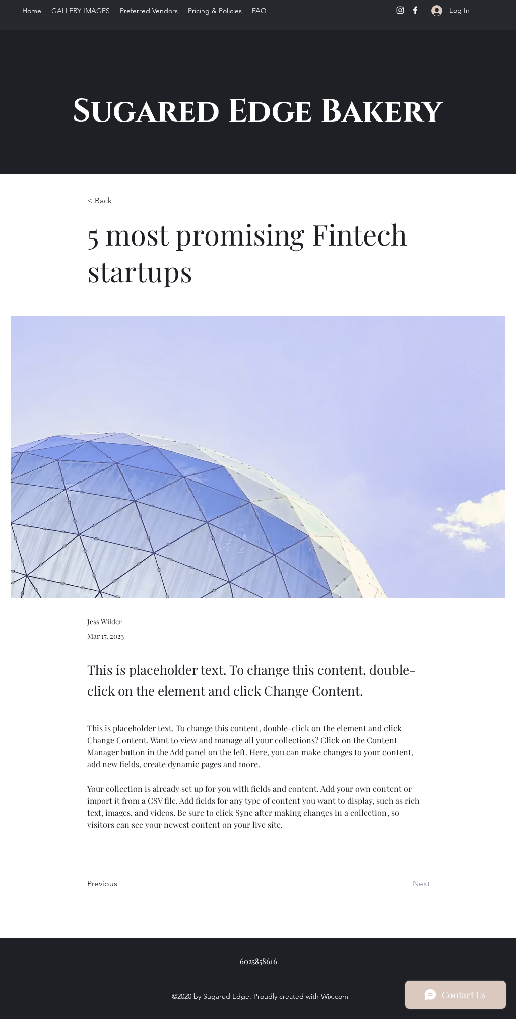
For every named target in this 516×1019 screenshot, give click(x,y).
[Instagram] (400, 10)
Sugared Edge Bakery (257, 112)
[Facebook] (415, 10)
